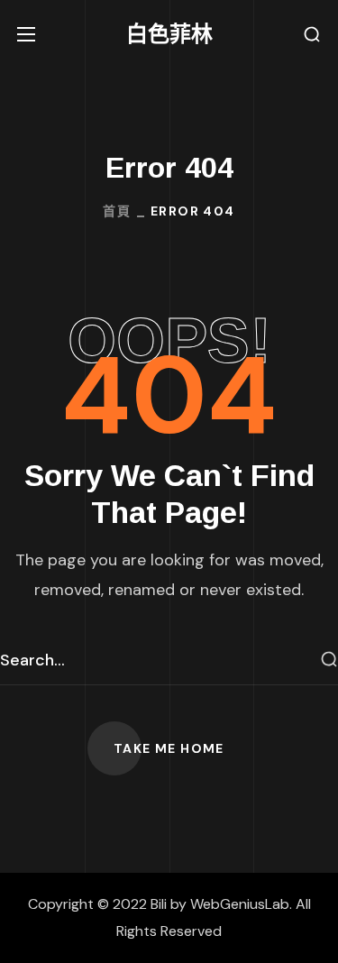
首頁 (117, 211)
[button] (312, 34)
